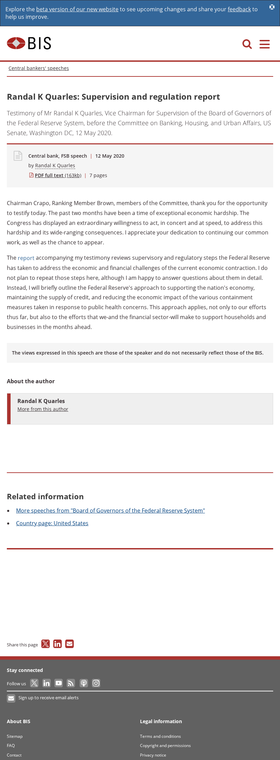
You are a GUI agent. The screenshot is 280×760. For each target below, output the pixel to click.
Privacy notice (153, 755)
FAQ (11, 745)
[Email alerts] (11, 698)
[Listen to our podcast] (83, 683)
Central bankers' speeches (39, 68)
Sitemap (15, 736)
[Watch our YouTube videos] (59, 683)
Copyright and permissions (165, 745)
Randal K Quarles (55, 165)
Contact (14, 755)
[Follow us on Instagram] (95, 683)
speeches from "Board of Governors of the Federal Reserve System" (110, 510)
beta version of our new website (77, 9)
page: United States (52, 523)
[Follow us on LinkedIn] (47, 683)
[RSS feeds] (71, 683)
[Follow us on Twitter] (34, 683)
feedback (239, 9)
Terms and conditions (160, 736)
